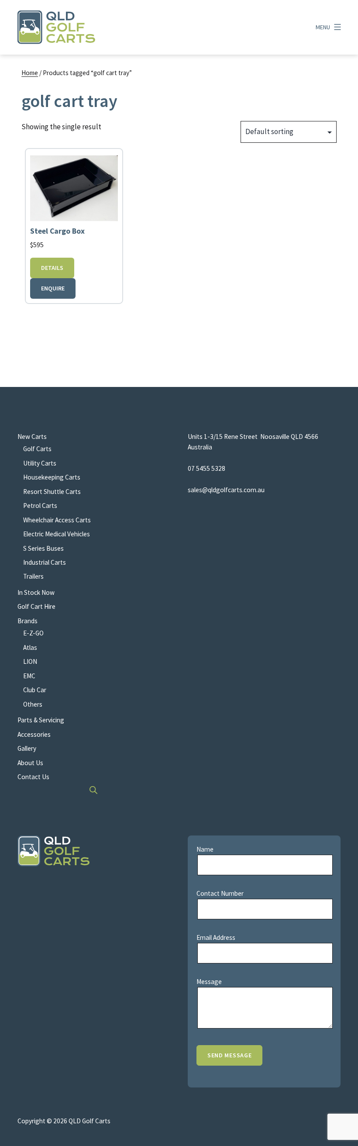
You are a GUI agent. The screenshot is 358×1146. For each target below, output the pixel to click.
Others (32, 704)
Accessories (34, 734)
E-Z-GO (33, 633)
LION (30, 661)
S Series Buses (43, 548)
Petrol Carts (40, 505)
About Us (30, 763)
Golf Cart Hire (36, 606)
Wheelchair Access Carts (57, 520)
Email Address (215, 937)
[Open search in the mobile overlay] (94, 790)
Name (204, 849)
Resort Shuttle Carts (52, 491)
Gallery (26, 748)
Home (29, 73)
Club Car (34, 690)
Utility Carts (39, 463)
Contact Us (33, 777)
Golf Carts (37, 449)
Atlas (30, 647)
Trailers (33, 576)
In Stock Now (36, 592)
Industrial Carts (44, 562)
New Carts (32, 436)
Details (52, 268)
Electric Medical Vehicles (56, 534)
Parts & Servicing (40, 720)
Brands (27, 621)
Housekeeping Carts (51, 477)
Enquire (53, 288)
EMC (29, 676)
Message (209, 981)
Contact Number (220, 893)
